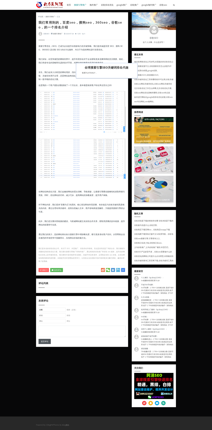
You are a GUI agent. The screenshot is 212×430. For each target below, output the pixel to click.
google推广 (122, 4)
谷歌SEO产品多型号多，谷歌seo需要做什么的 (153, 251)
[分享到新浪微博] (103, 270)
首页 (69, 4)
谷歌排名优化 (107, 4)
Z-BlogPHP (50, 425)
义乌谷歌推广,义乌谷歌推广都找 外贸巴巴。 (152, 247)
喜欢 (44, 270)
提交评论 (44, 341)
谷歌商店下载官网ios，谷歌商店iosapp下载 (152, 229)
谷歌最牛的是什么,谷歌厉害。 (146, 225)
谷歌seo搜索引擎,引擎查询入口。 (148, 238)
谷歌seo (163, 4)
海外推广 (94, 4)
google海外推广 (149, 4)
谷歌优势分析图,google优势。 (146, 70)
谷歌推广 (134, 4)
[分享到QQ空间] (113, 270)
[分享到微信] (108, 270)
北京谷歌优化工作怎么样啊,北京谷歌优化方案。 (153, 88)
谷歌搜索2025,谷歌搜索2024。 (147, 75)
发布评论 (57, 270)
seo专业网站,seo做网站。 (144, 101)
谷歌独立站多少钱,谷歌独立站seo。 (148, 243)
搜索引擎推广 (80, 4)
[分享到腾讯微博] (118, 270)
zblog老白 (65, 425)
